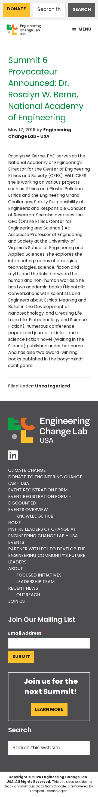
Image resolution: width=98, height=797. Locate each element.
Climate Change (27, 470)
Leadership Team (35, 582)
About (15, 569)
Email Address (26, 633)
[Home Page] (49, 430)
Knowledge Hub (34, 516)
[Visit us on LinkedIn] (13, 456)
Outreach (28, 595)
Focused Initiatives (39, 575)
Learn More (49, 710)
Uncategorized (52, 386)
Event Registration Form (38, 490)
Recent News (23, 588)
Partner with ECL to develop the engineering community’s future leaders (46, 556)
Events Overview (28, 510)
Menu (84, 29)
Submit (21, 657)
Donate (16, 9)
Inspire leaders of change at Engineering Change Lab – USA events (43, 536)
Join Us (16, 601)
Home (14, 523)
